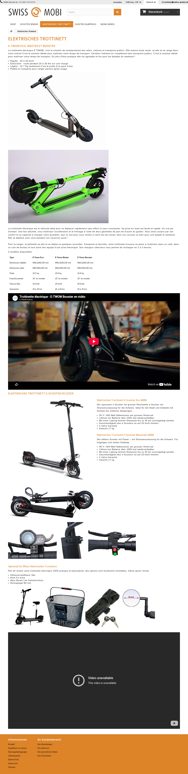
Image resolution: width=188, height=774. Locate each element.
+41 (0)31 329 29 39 (26, 2)
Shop (13, 24)
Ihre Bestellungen (44, 744)
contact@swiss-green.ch (176, 2)
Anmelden (117, 2)
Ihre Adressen (43, 748)
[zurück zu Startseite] (11, 31)
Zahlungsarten (14, 756)
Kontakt (11, 744)
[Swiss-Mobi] (35, 12)
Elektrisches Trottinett (56, 24)
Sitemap (11, 767)
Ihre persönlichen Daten (47, 752)
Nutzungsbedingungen (17, 752)
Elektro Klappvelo (85, 24)
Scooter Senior (29, 24)
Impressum (13, 763)
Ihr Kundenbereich (49, 739)
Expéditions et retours (17, 748)
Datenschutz (13, 759)
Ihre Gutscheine (44, 756)
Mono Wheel (108, 24)
